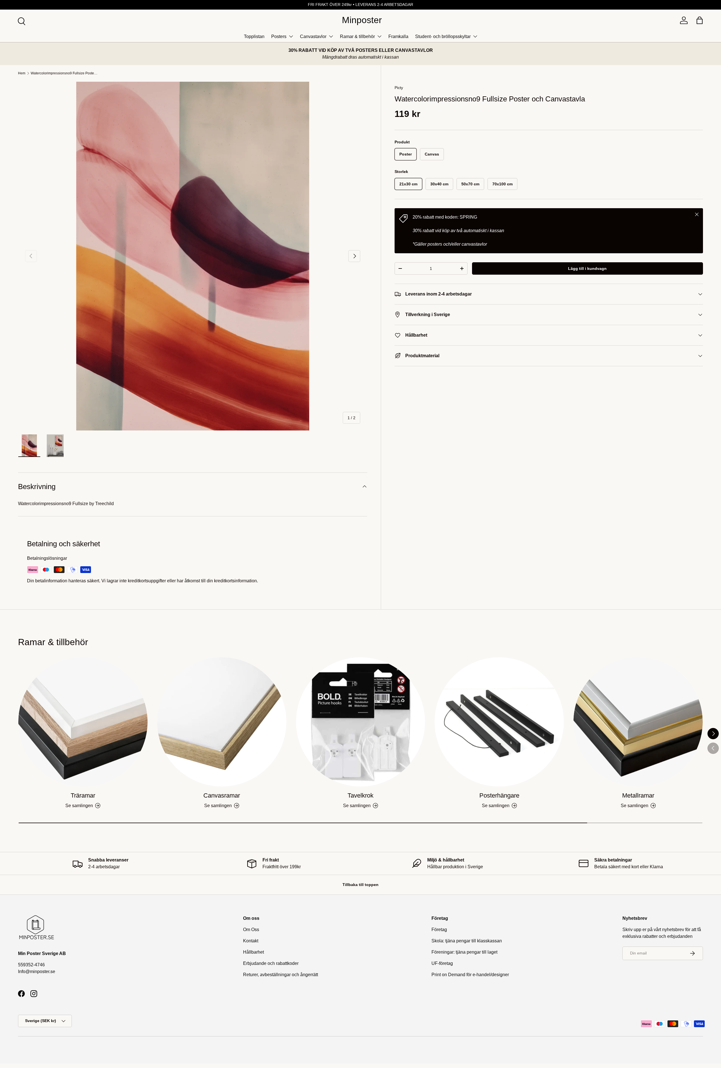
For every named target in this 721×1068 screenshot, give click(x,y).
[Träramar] (83, 722)
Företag (439, 929)
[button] (699, 20)
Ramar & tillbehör (357, 36)
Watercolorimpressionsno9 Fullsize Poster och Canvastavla (64, 73)
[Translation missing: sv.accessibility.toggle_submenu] (291, 36)
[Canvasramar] (221, 722)
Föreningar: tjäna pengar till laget (464, 952)
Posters (278, 36)
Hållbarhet (253, 952)
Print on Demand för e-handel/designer (470, 974)
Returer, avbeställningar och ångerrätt (280, 974)
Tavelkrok (360, 795)
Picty (399, 87)
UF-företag (442, 963)
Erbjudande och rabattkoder (271, 963)
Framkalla (398, 36)
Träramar (83, 795)
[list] (192, 256)
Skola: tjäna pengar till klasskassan (466, 940)
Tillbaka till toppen (360, 884)
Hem (21, 73)
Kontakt (250, 940)
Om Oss (251, 929)
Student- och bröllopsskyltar (443, 36)
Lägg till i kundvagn (587, 268)
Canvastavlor (313, 36)
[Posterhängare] (499, 722)
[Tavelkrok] (360, 722)
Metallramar (638, 795)
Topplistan (254, 36)
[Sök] (21, 20)
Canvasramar (221, 795)
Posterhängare (499, 795)
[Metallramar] (638, 722)
